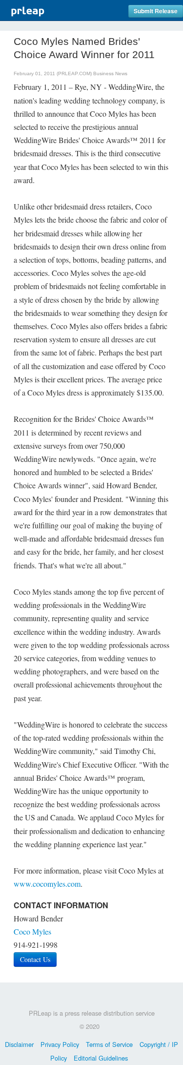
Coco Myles (32, 931)
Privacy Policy (60, 1044)
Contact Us (35, 959)
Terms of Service (109, 1044)
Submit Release (156, 11)
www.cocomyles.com (47, 883)
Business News (110, 73)
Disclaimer (19, 1044)
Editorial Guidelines (101, 1058)
